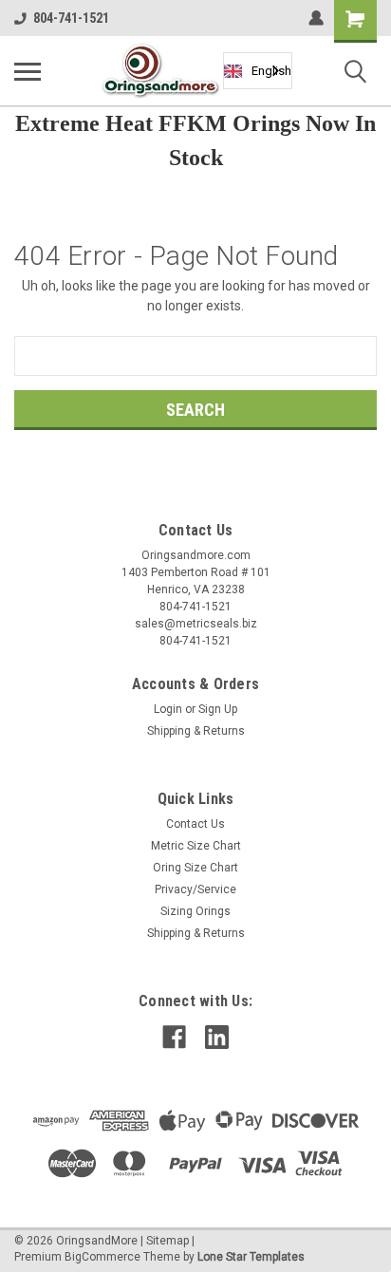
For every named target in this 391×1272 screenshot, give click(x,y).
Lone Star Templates (251, 1256)
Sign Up (217, 709)
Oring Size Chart (195, 867)
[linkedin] (217, 1037)
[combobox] (257, 70)
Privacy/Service (195, 889)
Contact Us (195, 824)
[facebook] (174, 1037)
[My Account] (316, 18)
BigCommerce (102, 1256)
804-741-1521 (71, 18)
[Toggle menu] (27, 71)
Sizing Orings (195, 911)
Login (168, 709)
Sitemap (167, 1240)
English (271, 71)
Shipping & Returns (196, 731)
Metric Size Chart (196, 845)
